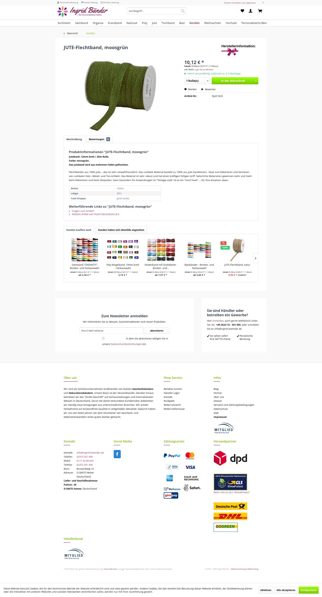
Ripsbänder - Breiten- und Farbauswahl (199, 266)
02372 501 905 (85, 456)
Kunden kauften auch (78, 229)
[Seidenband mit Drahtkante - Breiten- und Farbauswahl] (161, 249)
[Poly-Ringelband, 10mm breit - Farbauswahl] (123, 249)
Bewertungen (99, 139)
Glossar (218, 400)
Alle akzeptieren (286, 590)
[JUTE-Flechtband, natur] (237, 249)
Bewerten (210, 89)
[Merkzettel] (242, 11)
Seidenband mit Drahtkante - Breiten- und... (161, 266)
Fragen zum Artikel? (82, 211)
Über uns (219, 397)
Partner (218, 393)
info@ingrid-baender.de (90, 452)
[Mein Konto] (251, 11)
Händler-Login (172, 393)
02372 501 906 (85, 464)
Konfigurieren (309, 590)
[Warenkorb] (262, 11)
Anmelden (236, 3)
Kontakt (168, 397)
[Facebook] (263, 3)
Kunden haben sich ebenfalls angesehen (121, 229)
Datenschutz (221, 408)
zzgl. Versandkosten (204, 69)
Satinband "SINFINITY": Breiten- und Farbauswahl (84, 266)
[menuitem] (156, 12)
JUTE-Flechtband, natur (237, 264)
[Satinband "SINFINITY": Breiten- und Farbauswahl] (84, 249)
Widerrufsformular (174, 408)
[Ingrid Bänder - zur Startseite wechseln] (82, 11)
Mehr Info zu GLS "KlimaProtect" (232, 492)
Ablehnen (265, 590)
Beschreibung (74, 139)
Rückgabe (169, 400)
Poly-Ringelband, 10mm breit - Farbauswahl (122, 266)
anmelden (218, 320)
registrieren (251, 3)
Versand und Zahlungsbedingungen (234, 404)
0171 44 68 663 (85, 460)
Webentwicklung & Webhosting (244, 569)
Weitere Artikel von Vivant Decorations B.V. (95, 214)
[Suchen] (182, 11)
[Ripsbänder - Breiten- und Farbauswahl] (199, 249)
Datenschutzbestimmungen (126, 344)
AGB (216, 412)
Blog (216, 389)
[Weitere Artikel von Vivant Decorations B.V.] (239, 50)
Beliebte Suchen (173, 389)
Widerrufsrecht (172, 404)
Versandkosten (110, 569)
